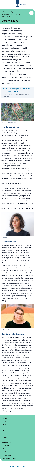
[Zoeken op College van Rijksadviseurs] (31, 13)
